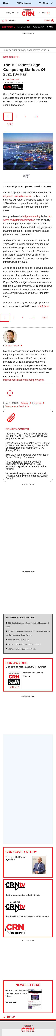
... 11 (35, 116)
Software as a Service (16, 406)
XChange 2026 (38, 27)
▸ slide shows (17, 50)
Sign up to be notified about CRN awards (25, 667)
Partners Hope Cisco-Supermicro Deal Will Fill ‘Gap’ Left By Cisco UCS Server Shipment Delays (27, 436)
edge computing (32, 216)
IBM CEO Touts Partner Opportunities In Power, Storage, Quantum (27, 456)
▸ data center (32, 50)
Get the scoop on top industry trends (22, 895)
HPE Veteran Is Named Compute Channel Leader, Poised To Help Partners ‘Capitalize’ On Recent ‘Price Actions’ (26, 465)
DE (39, 13)
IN (13, 13)
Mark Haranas (12, 80)
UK (43, 13)
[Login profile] (52, 20)
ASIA (7, 13)
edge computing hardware (17, 196)
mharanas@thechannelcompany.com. (23, 379)
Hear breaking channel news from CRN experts (27, 916)
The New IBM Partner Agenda (15, 858)
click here (43, 306)
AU (17, 13)
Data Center (9, 57)
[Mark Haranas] (10, 342)
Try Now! (43, 3)
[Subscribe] (35, 1008)
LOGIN (47, 21)
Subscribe (10, 1002)
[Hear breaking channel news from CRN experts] (15, 928)
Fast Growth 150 (23, 27)
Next (10, 124)
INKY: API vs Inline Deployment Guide (22, 649)
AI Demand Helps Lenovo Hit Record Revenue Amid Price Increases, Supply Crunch (27, 476)
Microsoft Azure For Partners (18, 640)
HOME (7, 50)
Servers (38, 403)
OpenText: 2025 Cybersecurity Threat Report (24, 644)
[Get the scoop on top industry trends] (15, 907)
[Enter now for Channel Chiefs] (15, 688)
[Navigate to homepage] (28, 15)
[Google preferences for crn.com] (13, 87)
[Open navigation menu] (4, 21)
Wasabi (25, 403)
